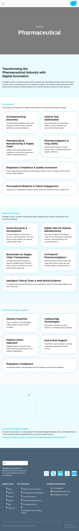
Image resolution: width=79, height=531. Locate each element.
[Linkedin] (60, 473)
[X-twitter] (53, 473)
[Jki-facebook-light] (46, 473)
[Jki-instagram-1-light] (67, 473)
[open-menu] (73, 3)
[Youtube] (74, 473)
